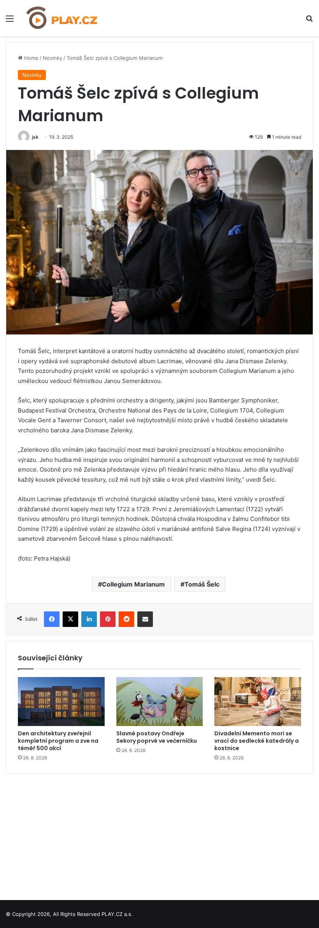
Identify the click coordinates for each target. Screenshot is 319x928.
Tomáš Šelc (201, 584)
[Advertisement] (159, 834)
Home (31, 58)
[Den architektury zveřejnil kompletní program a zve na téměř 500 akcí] (61, 701)
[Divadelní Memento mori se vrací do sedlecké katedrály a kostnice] (257, 701)
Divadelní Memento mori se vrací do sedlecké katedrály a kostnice (256, 741)
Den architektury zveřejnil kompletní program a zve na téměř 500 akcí (58, 741)
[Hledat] (309, 21)
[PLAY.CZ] (62, 18)
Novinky (52, 58)
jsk (35, 137)
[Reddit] (126, 619)
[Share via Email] (145, 619)
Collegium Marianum (133, 584)
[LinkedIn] (89, 619)
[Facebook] (52, 619)
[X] (70, 619)
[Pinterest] (108, 619)
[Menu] (10, 21)
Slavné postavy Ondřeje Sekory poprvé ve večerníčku (156, 737)
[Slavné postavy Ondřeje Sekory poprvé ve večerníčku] (159, 701)
